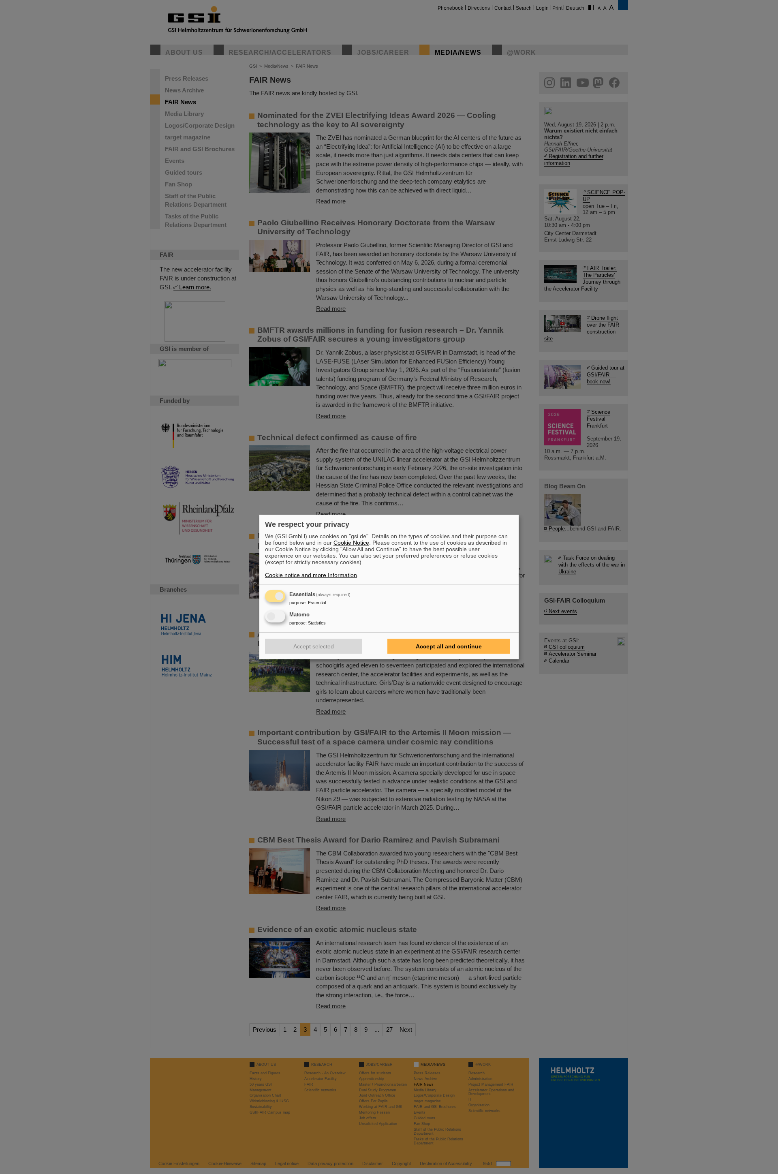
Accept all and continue (449, 646)
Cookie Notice (351, 542)
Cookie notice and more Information (311, 575)
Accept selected (313, 646)
